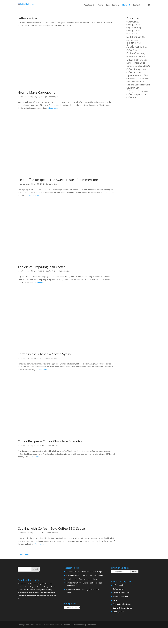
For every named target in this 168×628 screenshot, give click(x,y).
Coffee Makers (118, 589)
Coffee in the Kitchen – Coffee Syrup (44, 354)
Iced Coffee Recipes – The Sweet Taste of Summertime (58, 179)
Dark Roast (141, 56)
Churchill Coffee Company (135, 51)
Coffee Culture (52, 271)
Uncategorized (118, 612)
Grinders (136, 66)
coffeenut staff (26, 96)
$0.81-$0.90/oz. (135, 36)
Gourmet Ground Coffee (122, 608)
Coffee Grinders (119, 585)
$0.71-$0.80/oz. (132, 34)
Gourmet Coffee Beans (122, 604)
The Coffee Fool (136, 96)
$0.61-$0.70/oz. (133, 30)
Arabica (132, 46)
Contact (136, 5)
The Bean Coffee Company (137, 93)
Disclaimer (67, 624)
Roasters (88, 5)
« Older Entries (23, 554)
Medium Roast (132, 81)
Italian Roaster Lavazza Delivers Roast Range (84, 571)
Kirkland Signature (133, 74)
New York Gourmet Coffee (138, 86)
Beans (100, 5)
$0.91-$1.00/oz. (132, 40)
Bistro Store (111, 5)
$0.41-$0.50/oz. (133, 24)
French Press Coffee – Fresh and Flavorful (82, 579)
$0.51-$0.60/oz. (133, 27)
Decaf (130, 59)
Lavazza (134, 78)
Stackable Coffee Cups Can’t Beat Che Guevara (84, 575)
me (147, 78)
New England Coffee (135, 83)
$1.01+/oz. (134, 43)
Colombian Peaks (131, 56)
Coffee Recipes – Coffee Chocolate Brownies (50, 441)
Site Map (92, 624)
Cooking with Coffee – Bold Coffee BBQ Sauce (51, 528)
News (124, 5)
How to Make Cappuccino (36, 92)
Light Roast (142, 78)
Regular (132, 90)
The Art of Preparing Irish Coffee (41, 267)
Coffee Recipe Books (121, 593)
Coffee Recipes (52, 96)
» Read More (53, 108)
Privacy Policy (80, 624)
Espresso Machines (120, 596)
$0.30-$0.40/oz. (132, 22)
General (116, 600)
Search (134, 571)
